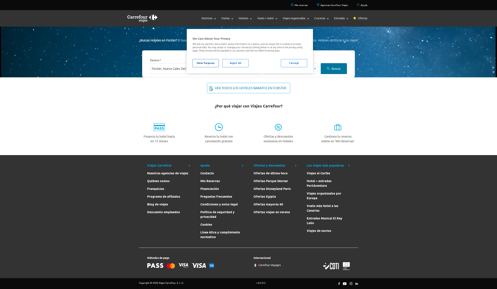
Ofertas (362, 18)
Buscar (336, 68)
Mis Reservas (210, 181)
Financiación (209, 189)
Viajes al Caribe (318, 173)
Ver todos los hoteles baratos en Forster (250, 88)
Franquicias (155, 189)
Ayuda (364, 5)
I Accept (294, 63)
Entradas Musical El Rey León (324, 221)
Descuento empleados (163, 212)
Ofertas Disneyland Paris (272, 189)
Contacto (207, 173)
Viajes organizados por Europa (324, 196)
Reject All (235, 63)
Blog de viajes (157, 204)
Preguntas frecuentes (216, 196)
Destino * (155, 60)
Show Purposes (206, 63)
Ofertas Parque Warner (271, 181)
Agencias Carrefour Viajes (334, 5)
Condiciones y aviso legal (219, 204)
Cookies (206, 224)
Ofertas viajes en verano (272, 212)
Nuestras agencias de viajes (167, 173)
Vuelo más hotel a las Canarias (322, 208)
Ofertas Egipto (265, 196)
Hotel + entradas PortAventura (319, 183)
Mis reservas (301, 5)
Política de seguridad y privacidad (217, 214)
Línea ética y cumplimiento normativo (220, 235)
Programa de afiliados (163, 196)
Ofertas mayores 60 (268, 204)
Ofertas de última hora (271, 173)
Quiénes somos (158, 181)
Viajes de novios (319, 231)
